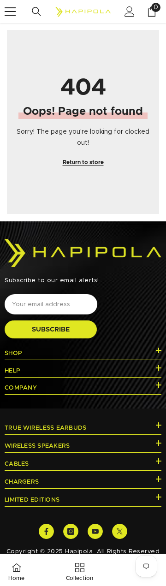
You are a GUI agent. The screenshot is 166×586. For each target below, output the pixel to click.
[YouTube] (95, 531)
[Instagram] (70, 531)
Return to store (83, 162)
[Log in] (130, 11)
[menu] (10, 11)
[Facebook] (46, 531)
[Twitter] (119, 531)
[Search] (36, 11)
